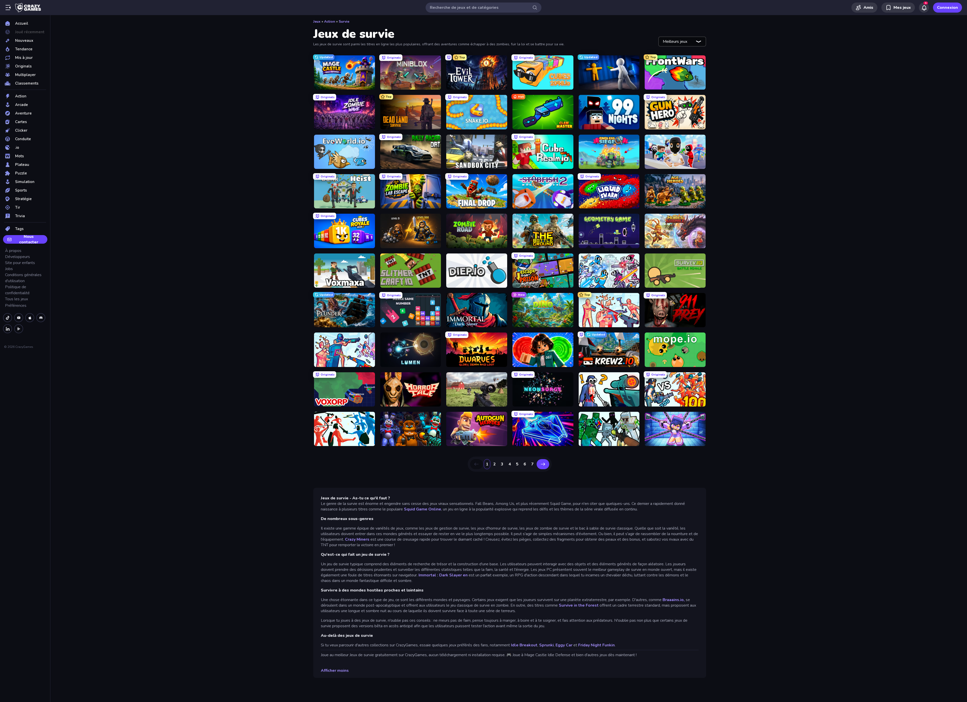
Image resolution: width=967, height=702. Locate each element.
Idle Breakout (524, 645)
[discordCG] (40, 317)
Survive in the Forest (579, 605)
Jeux (317, 21)
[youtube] (18, 317)
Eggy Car (564, 645)
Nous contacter (28, 239)
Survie (344, 21)
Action (329, 21)
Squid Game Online (422, 509)
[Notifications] (924, 8)
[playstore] (18, 328)
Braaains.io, (674, 600)
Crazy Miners (357, 539)
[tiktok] (7, 317)
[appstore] (29, 317)
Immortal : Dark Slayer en (444, 575)
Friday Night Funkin (596, 645)
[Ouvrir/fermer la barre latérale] (8, 8)
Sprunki (546, 645)
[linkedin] (7, 328)
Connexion (947, 7)
